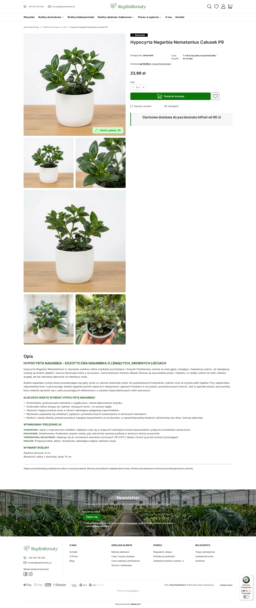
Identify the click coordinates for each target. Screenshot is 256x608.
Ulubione (200, 560)
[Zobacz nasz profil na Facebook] (25, 574)
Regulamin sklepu (162, 552)
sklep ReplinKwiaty (31, 27)
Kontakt (73, 552)
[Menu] (251, 576)
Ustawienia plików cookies (167, 560)
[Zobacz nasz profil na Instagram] (30, 574)
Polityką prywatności (100, 526)
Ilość (132, 82)
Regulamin (99, 523)
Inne (65, 27)
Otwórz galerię (110, 130)
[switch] (246, 596)
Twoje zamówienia (205, 552)
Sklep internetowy (127, 604)
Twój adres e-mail (91, 511)
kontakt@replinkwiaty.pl (64, 6)
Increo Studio (131, 591)
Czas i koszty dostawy (123, 556)
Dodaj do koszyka (174, 96)
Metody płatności (120, 552)
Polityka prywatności (164, 556)
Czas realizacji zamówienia (125, 560)
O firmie (73, 556)
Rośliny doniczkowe (51, 27)
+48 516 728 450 (36, 6)
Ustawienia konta (204, 556)
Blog (71, 560)
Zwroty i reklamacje (121, 565)
